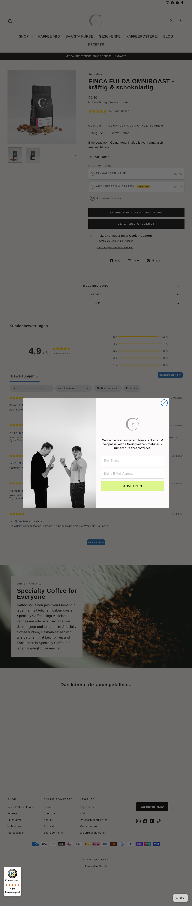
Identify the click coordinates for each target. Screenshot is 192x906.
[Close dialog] (164, 403)
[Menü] (19, 869)
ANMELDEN (132, 486)
